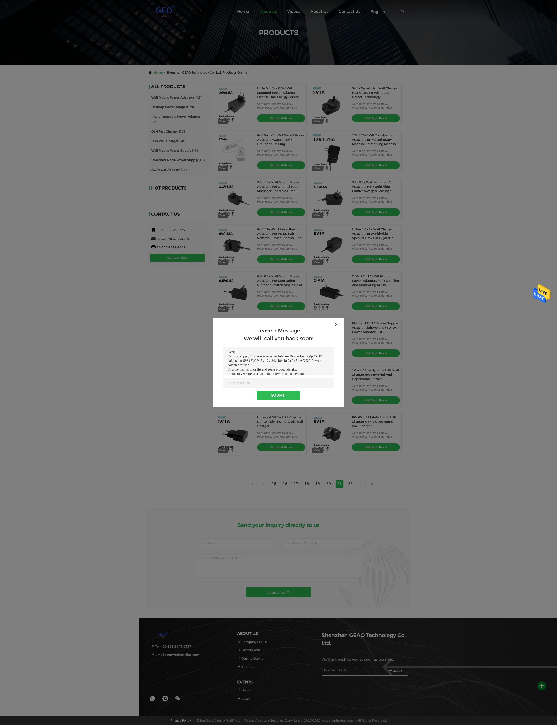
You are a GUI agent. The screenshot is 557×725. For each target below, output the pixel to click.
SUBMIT (278, 395)
